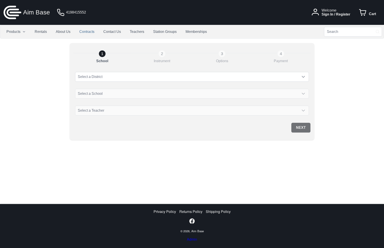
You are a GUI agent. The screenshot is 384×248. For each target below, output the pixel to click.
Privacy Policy (165, 211)
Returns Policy (190, 211)
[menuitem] (16, 31)
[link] (102, 56)
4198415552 (76, 12)
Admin (192, 239)
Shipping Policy (218, 211)
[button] (303, 76)
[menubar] (106, 31)
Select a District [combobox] (90, 77)
